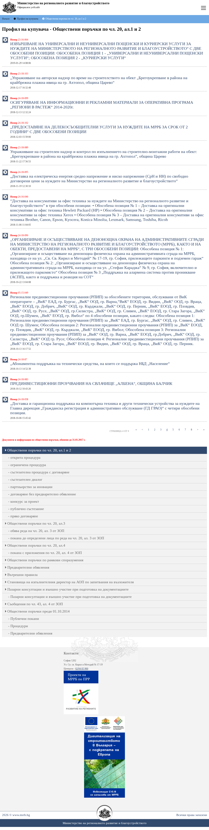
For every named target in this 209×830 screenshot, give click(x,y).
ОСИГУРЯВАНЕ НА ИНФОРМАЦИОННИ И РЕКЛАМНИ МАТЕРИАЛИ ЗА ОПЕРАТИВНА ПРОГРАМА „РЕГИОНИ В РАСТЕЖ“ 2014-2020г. (101, 105)
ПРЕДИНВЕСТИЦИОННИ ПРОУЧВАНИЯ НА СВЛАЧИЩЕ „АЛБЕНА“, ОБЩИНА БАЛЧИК (91, 384)
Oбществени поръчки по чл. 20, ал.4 (36, 545)
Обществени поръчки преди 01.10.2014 (38, 611)
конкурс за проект (24, 501)
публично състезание (27, 509)
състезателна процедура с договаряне (39, 472)
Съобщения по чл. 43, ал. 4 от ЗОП (35, 604)
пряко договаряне (24, 516)
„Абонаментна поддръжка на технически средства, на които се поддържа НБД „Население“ (90, 364)
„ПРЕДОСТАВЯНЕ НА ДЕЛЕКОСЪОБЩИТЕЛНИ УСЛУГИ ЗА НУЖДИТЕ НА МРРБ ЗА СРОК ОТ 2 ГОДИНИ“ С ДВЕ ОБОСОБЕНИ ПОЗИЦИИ (99, 129)
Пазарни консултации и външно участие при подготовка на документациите (68, 589)
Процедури (19, 626)
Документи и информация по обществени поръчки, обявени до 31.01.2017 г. (43, 439)
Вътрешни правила (22, 575)
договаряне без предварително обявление (43, 494)
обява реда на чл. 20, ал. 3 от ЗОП (37, 531)
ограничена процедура (28, 465)
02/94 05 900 (81, 668)
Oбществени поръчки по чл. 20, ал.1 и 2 (39, 450)
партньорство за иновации (31, 487)
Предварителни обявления (28, 567)
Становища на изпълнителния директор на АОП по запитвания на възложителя (70, 582)
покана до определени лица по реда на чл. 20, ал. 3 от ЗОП (57, 538)
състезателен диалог (26, 479)
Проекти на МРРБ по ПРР (79, 677)
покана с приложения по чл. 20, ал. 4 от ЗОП (46, 553)
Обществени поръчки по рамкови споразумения (45, 560)
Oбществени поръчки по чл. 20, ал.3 (36, 523)
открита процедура (25, 457)
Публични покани (24, 619)
